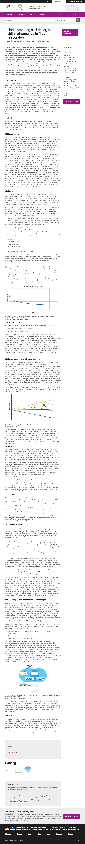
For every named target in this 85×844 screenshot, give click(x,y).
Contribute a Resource (71, 816)
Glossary (41, 14)
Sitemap (6, 840)
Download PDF (71, 101)
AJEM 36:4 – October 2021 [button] (67, 32)
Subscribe (70, 834)
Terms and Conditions (13, 840)
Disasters (22, 14)
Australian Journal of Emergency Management (20, 41)
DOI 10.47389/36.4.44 (70, 52)
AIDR (48, 1)
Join (69, 9)
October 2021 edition (43, 41)
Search (78, 20)
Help (60, 14)
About (51, 14)
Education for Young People (75, 1)
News (32, 14)
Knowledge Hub (59, 1)
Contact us (76, 14)
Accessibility (21, 840)
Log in (77, 9)
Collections (9, 14)
